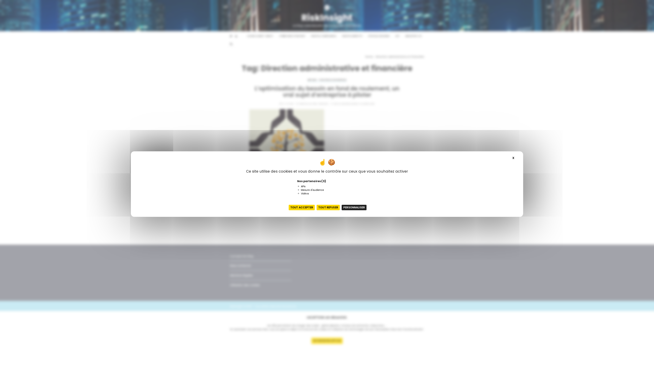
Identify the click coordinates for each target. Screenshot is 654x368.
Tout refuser (328, 207)
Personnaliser (354, 207)
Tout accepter (301, 207)
